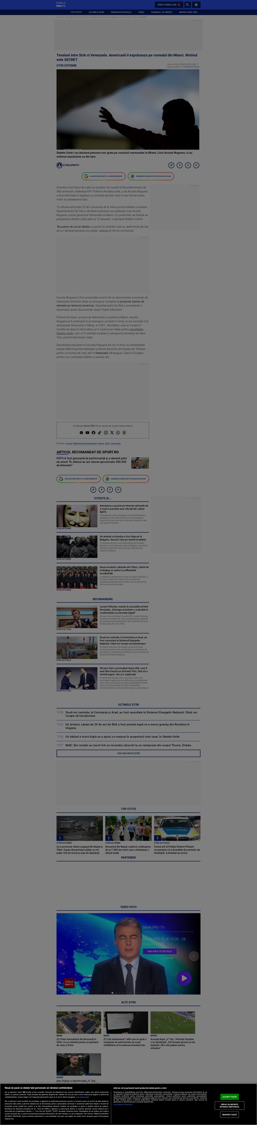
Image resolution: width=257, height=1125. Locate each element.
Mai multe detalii (82, 1097)
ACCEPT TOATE (229, 1097)
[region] (128, 1104)
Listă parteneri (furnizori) (123, 1105)
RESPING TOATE (229, 1115)
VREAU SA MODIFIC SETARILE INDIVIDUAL (229, 1105)
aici (33, 1111)
